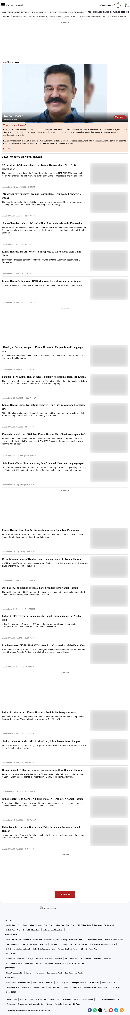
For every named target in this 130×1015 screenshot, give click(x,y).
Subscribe (58, 1004)
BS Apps (76, 1004)
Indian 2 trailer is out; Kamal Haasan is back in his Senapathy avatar (40, 712)
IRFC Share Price (84, 925)
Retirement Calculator (102, 958)
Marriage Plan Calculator (79, 963)
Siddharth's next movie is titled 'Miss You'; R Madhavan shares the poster (42, 741)
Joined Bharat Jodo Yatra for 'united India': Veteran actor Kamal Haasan (42, 799)
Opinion (48, 12)
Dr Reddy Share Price (31, 929)
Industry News (39, 987)
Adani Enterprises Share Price (41, 925)
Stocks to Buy (70, 16)
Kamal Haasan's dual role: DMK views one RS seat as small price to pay (41, 281)
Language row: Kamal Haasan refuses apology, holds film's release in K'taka (44, 377)
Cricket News (94, 982)
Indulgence (115, 12)
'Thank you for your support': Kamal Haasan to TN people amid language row (42, 349)
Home (4, 12)
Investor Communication (83, 999)
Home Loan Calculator (34, 963)
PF (86, 12)
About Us (23, 999)
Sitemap (49, 1004)
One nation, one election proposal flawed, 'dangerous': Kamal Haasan (40, 588)
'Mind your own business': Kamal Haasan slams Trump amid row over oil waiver (42, 195)
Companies (97, 12)
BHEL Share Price (13, 929)
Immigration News (79, 982)
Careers (68, 1004)
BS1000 (106, 12)
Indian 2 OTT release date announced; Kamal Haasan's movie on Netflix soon (41, 618)
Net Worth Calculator (53, 958)
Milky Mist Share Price (89, 948)
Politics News (114, 987)
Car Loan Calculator (14, 963)
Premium (10, 12)
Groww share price (51, 939)
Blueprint (40, 12)
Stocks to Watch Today (114, 939)
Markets (31, 12)
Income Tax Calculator (15, 958)
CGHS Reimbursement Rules (43, 948)
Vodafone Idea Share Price (53, 929)
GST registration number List (107, 999)
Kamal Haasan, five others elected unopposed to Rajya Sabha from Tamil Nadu (42, 253)
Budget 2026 (11, 992)
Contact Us (22, 1004)
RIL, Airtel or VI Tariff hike (117, 16)
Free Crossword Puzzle (74, 972)
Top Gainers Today (29, 944)
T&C (32, 999)
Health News (76, 987)
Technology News (12, 987)
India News (102, 987)
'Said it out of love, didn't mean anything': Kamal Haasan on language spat (43, 463)
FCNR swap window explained (18, 948)
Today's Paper (11, 999)
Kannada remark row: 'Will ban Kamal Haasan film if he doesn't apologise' (43, 434)
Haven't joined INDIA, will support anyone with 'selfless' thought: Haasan (42, 770)
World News (26, 987)
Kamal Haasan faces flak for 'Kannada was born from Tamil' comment (41, 530)
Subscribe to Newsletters (35, 972)
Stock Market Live (19, 16)
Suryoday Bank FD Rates (67, 948)
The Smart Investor (59, 12)
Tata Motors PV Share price (104, 925)
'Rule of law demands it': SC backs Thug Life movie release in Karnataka (42, 223)
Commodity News (62, 982)
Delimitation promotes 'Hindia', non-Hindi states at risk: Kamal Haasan (42, 559)
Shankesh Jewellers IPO (38, 16)
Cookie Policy (55, 999)
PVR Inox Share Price (58, 944)
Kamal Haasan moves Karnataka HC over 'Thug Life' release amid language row (43, 406)
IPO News (49, 982)
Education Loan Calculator (55, 963)
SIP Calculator (85, 958)
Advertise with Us (36, 1004)
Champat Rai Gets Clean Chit (73, 939)
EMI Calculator (71, 958)
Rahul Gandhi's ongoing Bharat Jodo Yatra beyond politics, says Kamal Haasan (41, 829)
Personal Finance (108, 982)
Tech (90, 12)
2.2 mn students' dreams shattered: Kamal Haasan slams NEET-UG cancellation (39, 167)
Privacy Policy (41, 999)
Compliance (10, 1004)
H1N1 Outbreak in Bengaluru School (92, 16)
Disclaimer (67, 999)
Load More (65, 894)
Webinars (72, 12)
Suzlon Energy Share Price (16, 925)
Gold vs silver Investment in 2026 (102, 944)
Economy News (90, 987)
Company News (24, 982)
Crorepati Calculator (35, 958)
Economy (80, 12)
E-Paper (24, 12)
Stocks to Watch (56, 16)
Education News (54, 987)
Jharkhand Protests (94, 939)
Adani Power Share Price (65, 925)
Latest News (10, 982)
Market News (38, 982)
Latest (17, 12)
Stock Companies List (14, 972)
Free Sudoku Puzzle (54, 972)
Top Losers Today (13, 944)
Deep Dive (125, 12)
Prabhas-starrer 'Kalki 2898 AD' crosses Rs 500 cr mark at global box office (43, 645)
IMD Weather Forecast (78, 944)
